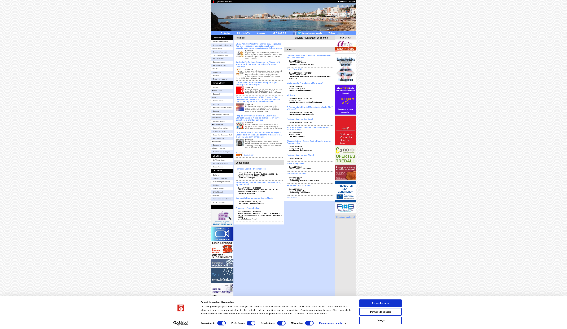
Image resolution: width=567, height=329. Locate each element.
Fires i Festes (218, 60)
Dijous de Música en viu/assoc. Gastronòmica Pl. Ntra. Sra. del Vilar (309, 57)
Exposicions (242, 162)
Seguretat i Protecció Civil (222, 94)
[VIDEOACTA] (222, 152)
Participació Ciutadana (221, 73)
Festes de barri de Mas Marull (300, 155)
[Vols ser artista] (345, 100)
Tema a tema (219, 42)
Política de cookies (305, 244)
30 (351, 6)
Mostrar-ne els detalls (330, 323)
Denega (380, 320)
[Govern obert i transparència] (222, 136)
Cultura (215, 56)
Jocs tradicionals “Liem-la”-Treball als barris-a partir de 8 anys (308, 128)
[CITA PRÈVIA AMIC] (345, 46)
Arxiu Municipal (218, 97)
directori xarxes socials (312, 33)
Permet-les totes (380, 303)
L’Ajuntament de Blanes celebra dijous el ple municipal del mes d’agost (256, 84)
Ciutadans (217, 119)
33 (353, 6)
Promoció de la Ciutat (220, 87)
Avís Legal (293, 244)
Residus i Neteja (219, 80)
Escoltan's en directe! (345, 217)
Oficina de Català (219, 91)
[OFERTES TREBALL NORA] (345, 155)
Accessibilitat (254, 240)
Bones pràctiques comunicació (306, 240)
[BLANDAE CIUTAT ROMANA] (345, 172)
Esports (216, 63)
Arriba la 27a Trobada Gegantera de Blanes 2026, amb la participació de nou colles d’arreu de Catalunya (258, 64)
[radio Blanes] (345, 208)
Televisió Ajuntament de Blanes (311, 37)
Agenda (290, 49)
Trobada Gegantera (295, 163)
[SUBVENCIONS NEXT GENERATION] (345, 191)
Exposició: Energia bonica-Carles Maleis (254, 198)
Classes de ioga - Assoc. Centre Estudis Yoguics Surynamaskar (309, 142)
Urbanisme (217, 101)
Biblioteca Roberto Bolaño (222, 67)
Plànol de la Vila (243, 33)
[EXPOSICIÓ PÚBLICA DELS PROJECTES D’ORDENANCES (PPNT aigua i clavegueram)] (345, 69)
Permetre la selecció (380, 312)
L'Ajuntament (219, 37)
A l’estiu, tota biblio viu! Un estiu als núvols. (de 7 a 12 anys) (310, 108)
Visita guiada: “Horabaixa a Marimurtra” (305, 83)
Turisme (332, 33)
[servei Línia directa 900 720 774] (222, 168)
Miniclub (291, 95)
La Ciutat (217, 115)
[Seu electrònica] (222, 193)
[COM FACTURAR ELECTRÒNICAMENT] (222, 182)
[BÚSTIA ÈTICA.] (222, 219)
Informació (304, 245)
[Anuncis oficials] (222, 233)
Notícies (240, 37)
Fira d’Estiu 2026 (294, 69)
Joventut (216, 70)
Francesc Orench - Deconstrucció (251, 169)
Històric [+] (240, 153)
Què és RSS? (249, 155)
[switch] (251, 323)
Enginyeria (217, 104)
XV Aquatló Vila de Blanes (299, 186)
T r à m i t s (225, 33)
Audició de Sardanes (296, 174)
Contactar (261, 33)
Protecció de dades (285, 240)
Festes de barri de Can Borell (300, 119)
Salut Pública (217, 77)
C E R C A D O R (279, 33)
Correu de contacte (269, 240)
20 (346, 6)
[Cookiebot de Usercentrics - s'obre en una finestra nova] (181, 323)
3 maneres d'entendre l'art (248, 208)
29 (348, 6)
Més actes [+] (292, 197)
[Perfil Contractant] (222, 207)
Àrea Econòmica (219, 107)
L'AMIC (215, 46)
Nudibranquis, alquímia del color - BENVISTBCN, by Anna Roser (258, 184)
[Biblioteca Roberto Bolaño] (345, 130)
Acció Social (217, 50)
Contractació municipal (221, 111)
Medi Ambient (218, 84)
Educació (216, 53)
